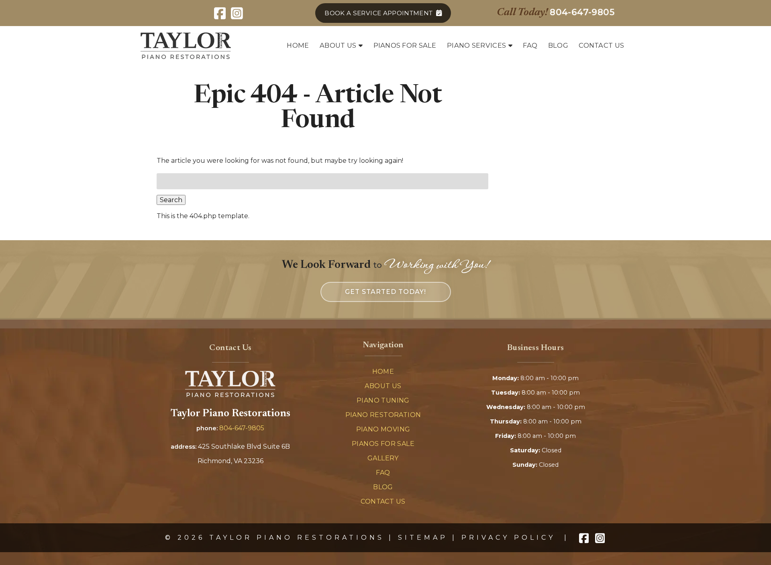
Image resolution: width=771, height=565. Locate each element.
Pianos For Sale (383, 444)
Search (171, 200)
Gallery (383, 458)
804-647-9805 (241, 428)
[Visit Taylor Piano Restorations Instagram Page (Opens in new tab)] (237, 13)
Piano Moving (383, 429)
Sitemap (423, 537)
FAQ (530, 45)
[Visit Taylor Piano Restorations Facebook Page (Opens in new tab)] (220, 13)
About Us (338, 45)
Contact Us (601, 45)
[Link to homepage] (230, 395)
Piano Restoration (383, 415)
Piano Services (476, 45)
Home (298, 45)
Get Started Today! (385, 292)
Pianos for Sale (404, 45)
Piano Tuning (383, 400)
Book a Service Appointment (378, 13)
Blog (558, 45)
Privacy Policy (508, 537)
